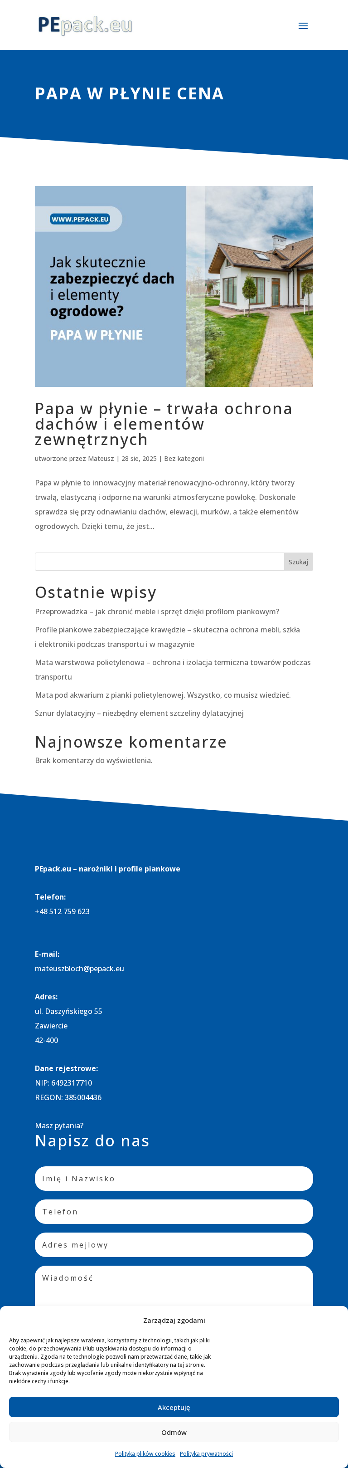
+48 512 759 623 (62, 911)
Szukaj (298, 562)
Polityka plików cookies (145, 1454)
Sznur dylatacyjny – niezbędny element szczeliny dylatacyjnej (139, 713)
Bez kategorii (184, 458)
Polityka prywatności (206, 1454)
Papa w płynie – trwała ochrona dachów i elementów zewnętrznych (164, 424)
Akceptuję (174, 1407)
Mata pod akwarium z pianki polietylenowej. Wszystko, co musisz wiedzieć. (163, 695)
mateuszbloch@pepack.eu (79, 969)
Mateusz (101, 458)
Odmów (174, 1432)
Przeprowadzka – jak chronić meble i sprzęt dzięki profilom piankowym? (157, 612)
